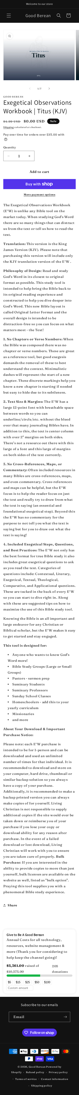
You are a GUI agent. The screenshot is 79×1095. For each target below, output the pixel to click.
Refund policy (35, 1072)
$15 (18, 982)
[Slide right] (49, 88)
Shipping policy (41, 1085)
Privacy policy (58, 1072)
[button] (9, 15)
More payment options (39, 194)
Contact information (54, 1079)
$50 (37, 982)
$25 (27, 982)
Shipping (8, 127)
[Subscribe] (65, 1017)
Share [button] (12, 905)
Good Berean (37, 1066)
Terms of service (26, 1079)
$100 (47, 982)
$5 (9, 982)
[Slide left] (30, 88)
